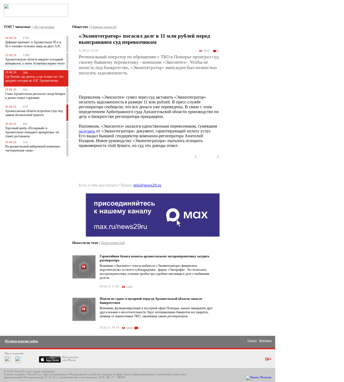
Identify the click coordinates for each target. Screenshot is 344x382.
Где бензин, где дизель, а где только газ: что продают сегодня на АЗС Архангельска (34, 78)
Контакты (265, 340)
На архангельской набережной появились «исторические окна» (32, 148)
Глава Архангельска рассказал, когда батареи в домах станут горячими (35, 96)
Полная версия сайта (21, 341)
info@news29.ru (147, 185)
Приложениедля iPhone (70, 359)
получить (87, 131)
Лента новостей (113, 243)
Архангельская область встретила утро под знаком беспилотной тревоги (34, 113)
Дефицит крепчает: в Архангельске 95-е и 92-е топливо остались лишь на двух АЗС (33, 44)
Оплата (252, 340)
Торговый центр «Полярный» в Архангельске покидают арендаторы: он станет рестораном (32, 132)
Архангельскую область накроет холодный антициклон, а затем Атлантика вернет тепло (35, 61)
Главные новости (103, 27)
